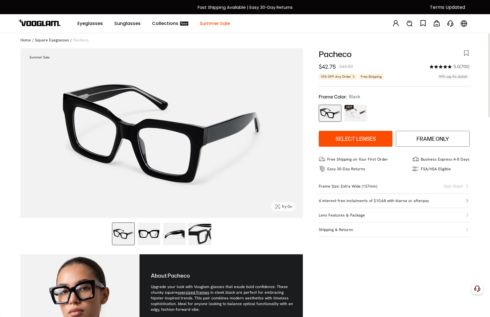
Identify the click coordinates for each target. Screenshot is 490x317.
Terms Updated (447, 7)
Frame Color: (333, 97)
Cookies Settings (377, 308)
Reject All (416, 308)
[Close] (482, 305)
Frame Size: (329, 186)
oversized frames (193, 292)
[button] (394, 201)
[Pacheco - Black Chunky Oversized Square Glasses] (330, 113)
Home (25, 40)
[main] (245, 308)
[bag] (437, 23)
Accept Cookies (454, 308)
